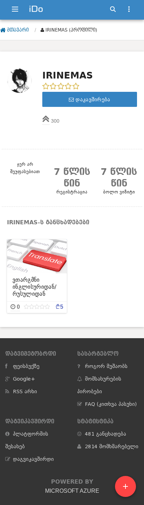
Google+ (24, 379)
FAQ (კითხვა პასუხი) (111, 404)
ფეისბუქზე (26, 366)
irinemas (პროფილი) (70, 30)
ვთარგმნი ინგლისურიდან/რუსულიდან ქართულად (34, 287)
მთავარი (17, 30)
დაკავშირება (92, 99)
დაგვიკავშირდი (33, 459)
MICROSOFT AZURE (72, 491)
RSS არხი (25, 391)
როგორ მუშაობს (106, 366)
